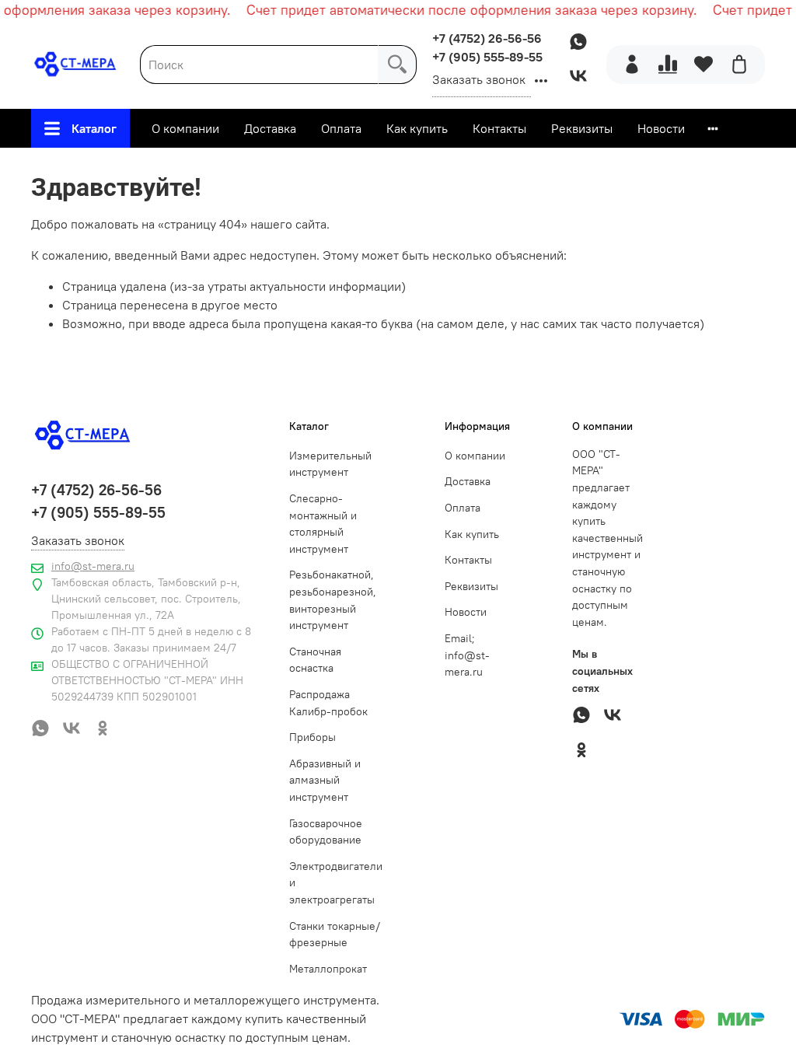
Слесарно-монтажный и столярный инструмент (323, 523)
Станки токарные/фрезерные (334, 934)
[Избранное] (703, 64)
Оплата (341, 128)
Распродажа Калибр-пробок (328, 702)
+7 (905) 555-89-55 (487, 57)
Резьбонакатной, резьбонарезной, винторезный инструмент (332, 600)
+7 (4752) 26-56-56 (487, 38)
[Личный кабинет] (632, 64)
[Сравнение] (668, 64)
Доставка (270, 128)
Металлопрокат (328, 969)
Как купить (417, 128)
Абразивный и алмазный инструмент (325, 780)
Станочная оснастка (315, 660)
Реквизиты (582, 128)
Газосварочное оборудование (325, 831)
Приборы (312, 737)
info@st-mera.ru (92, 566)
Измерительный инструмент (330, 464)
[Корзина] (739, 64)
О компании (185, 128)
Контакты (499, 128)
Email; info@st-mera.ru (467, 655)
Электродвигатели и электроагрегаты (335, 883)
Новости (661, 128)
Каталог (94, 128)
